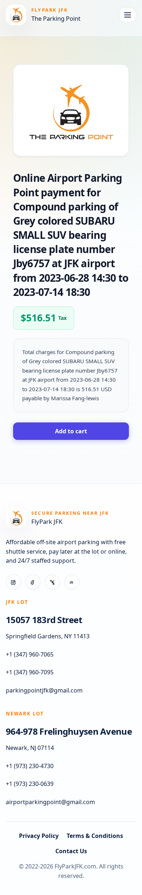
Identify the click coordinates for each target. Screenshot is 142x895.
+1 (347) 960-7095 (30, 672)
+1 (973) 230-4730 (30, 766)
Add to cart (71, 431)
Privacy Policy (39, 836)
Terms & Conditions (95, 836)
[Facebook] (33, 582)
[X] (52, 582)
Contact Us (71, 851)
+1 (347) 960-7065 (30, 654)
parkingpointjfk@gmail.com (44, 690)
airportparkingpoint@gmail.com (50, 802)
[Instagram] (13, 582)
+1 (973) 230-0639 (30, 784)
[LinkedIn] (72, 582)
